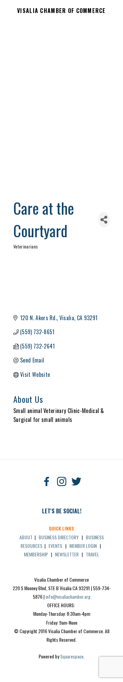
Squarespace (71, 656)
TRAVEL (92, 554)
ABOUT (25, 537)
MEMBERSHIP (36, 554)
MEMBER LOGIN (83, 545)
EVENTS (55, 545)
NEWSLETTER (67, 554)
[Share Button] (104, 219)
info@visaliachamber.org (68, 596)
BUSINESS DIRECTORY (59, 537)
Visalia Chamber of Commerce (61, 11)
